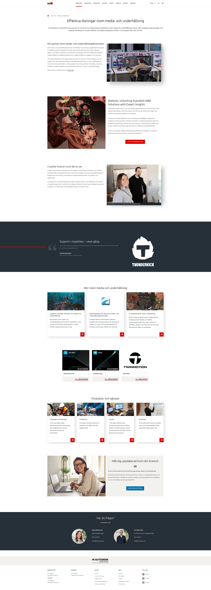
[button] (159, 3)
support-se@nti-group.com (77, 575)
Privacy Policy (122, 584)
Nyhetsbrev (121, 576)
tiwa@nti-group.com (140, 541)
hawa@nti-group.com (98, 541)
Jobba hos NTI (98, 579)
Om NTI (96, 573)
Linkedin (147, 578)
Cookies (120, 579)
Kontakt (120, 573)
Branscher (53, 16)
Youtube (147, 582)
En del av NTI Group (99, 576)
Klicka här (71, 70)
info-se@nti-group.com (52, 575)
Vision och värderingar (100, 584)
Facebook (147, 574)
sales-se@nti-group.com (53, 582)
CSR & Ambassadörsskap (101, 581)
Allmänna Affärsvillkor (124, 581)
